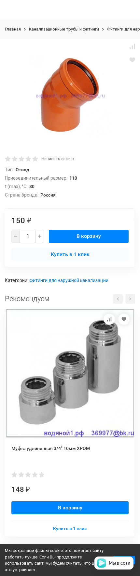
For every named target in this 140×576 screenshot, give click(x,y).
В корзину (89, 236)
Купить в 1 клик (70, 254)
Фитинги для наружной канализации (68, 280)
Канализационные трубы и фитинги (64, 29)
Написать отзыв (57, 158)
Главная (13, 29)
